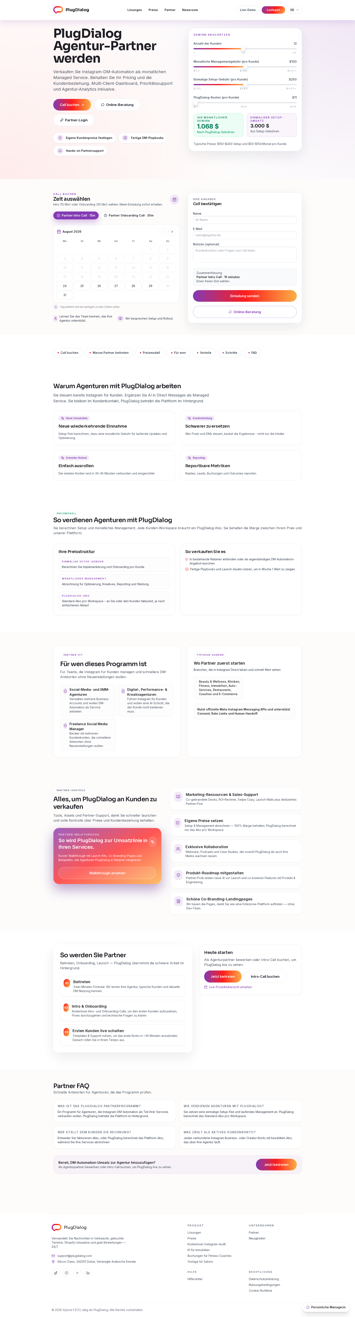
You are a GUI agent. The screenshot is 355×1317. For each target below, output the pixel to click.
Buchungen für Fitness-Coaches (209, 1255)
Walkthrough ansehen (107, 873)
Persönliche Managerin (328, 1307)
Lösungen (134, 10)
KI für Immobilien (199, 1250)
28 (133, 286)
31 (64, 295)
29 (150, 286)
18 (82, 276)
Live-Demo (248, 10)
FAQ (254, 352)
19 (99, 276)
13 (116, 267)
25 (82, 286)
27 (116, 286)
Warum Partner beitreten (110, 352)
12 (99, 267)
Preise (153, 10)
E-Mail (197, 229)
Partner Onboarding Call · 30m (131, 215)
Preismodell (151, 352)
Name (197, 213)
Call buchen (69, 352)
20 (116, 276)
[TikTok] (56, 1273)
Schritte (231, 352)
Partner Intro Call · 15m (78, 215)
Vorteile (205, 352)
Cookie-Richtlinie (260, 1290)
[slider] (243, 49)
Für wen (180, 352)
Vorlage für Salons (200, 1261)
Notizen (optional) (206, 244)
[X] (77, 1273)
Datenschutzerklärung (264, 1279)
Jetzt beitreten (223, 976)
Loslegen (273, 10)
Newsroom (190, 10)
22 (150, 276)
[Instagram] (66, 1273)
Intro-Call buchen (265, 976)
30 (168, 286)
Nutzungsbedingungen (264, 1285)
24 (65, 286)
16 (167, 267)
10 (64, 267)
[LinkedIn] (88, 1273)
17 (64, 276)
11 (82, 267)
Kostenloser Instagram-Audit (207, 1244)
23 (167, 276)
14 (133, 267)
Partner (170, 10)
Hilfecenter (195, 1279)
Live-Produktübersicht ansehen (230, 987)
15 (150, 267)
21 (133, 276)
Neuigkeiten (257, 1238)
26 (99, 286)
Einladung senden (244, 296)
